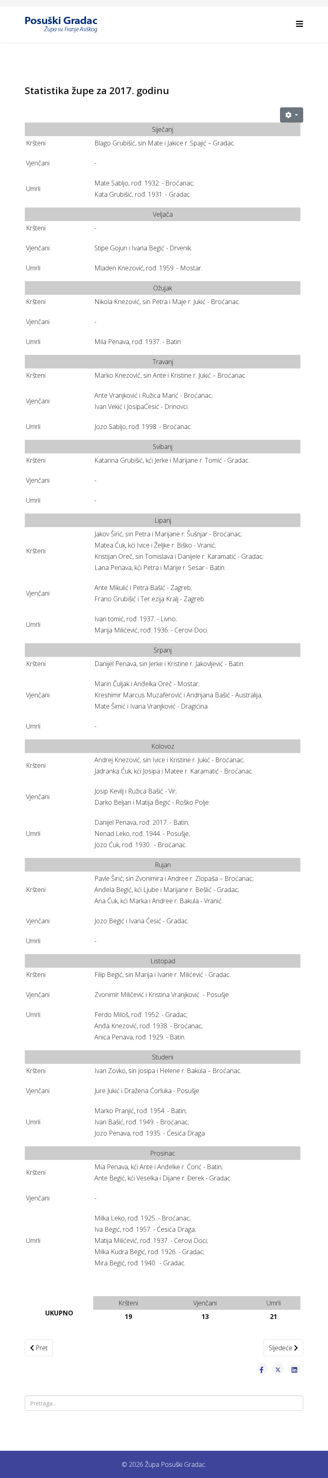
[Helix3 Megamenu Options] (299, 23)
